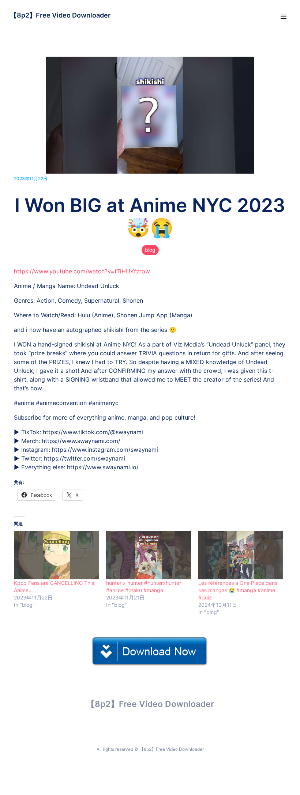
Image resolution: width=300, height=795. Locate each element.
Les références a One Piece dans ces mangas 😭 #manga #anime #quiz (237, 590)
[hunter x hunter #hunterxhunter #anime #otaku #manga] (148, 555)
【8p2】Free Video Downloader (60, 15)
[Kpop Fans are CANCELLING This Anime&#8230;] (56, 555)
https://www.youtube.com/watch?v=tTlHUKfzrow (82, 271)
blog (150, 250)
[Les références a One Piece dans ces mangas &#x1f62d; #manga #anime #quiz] (240, 555)
